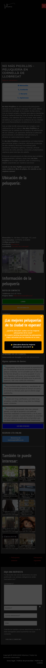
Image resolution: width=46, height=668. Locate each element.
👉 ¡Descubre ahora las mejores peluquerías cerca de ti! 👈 (23, 346)
